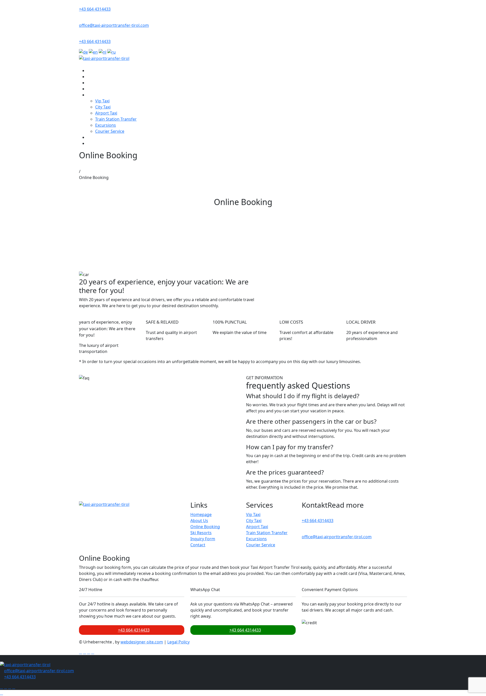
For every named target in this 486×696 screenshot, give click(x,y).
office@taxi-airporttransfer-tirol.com (114, 25)
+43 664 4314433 (95, 9)
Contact (94, 143)
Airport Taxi (106, 113)
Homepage (201, 514)
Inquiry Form (99, 137)
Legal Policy (178, 642)
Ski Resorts (97, 89)
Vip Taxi (102, 101)
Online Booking (102, 82)
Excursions (105, 125)
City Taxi (103, 107)
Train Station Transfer (116, 119)
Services (95, 95)
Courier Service (109, 131)
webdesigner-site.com (141, 642)
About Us (96, 76)
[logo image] (25, 664)
